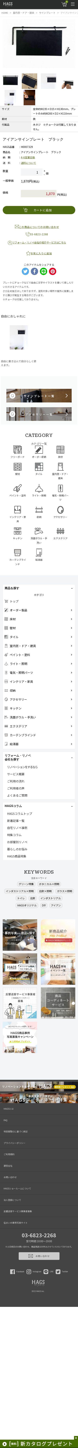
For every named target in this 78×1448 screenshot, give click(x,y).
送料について (28, 163)
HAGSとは (9, 1108)
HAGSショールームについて (17, 1188)
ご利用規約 (9, 1154)
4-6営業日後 (28, 157)
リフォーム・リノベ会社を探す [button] (18, 757)
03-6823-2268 (39, 1235)
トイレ (21, 898)
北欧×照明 (45, 891)
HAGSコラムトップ (19, 813)
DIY (44, 905)
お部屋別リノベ (17, 842)
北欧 (32, 898)
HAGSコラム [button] (13, 805)
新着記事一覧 (15, 820)
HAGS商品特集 (16, 856)
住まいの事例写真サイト (16, 1222)
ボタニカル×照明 (49, 884)
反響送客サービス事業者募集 (18, 1211)
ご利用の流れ (15, 781)
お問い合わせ (10, 1177)
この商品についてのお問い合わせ (39, 227)
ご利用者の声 (15, 788)
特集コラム (14, 835)
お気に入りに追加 (41, 253)
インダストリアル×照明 (20, 891)
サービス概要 (15, 774)
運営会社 (8, 1165)
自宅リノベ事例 (17, 828)
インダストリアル (50, 898)
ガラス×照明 (64, 891)
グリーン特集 (26, 884)
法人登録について (12, 1199)
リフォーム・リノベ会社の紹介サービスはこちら (39, 242)
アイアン (56, 905)
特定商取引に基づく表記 (16, 1131)
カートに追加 (43, 210)
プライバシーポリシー (14, 1142)
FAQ (5, 1120)
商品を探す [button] (12, 588)
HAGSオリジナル (27, 905)
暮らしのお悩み (17, 849)
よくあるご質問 (17, 795)
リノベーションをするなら (22, 767)
